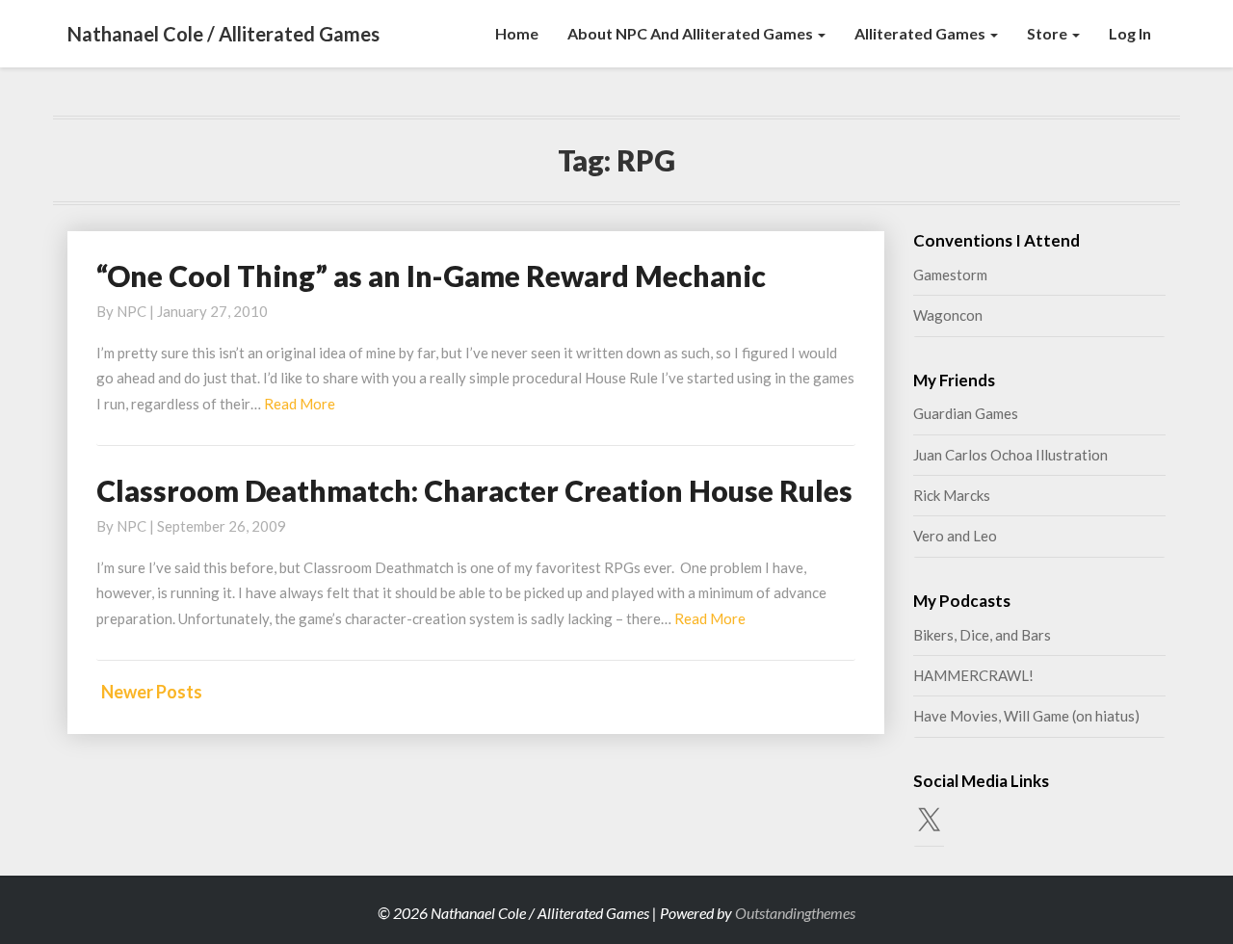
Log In (1130, 33)
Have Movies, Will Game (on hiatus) (1026, 715)
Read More (299, 403)
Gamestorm (950, 274)
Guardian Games (965, 413)
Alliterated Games (921, 33)
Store (1048, 33)
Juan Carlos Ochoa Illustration (1010, 454)
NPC (131, 311)
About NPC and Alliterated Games (691, 33)
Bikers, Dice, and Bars (982, 634)
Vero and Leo (955, 535)
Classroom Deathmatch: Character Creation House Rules (474, 490)
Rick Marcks (951, 495)
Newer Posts (151, 691)
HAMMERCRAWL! (973, 675)
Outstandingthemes (795, 913)
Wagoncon (948, 315)
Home (516, 33)
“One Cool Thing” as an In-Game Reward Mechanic (431, 275)
